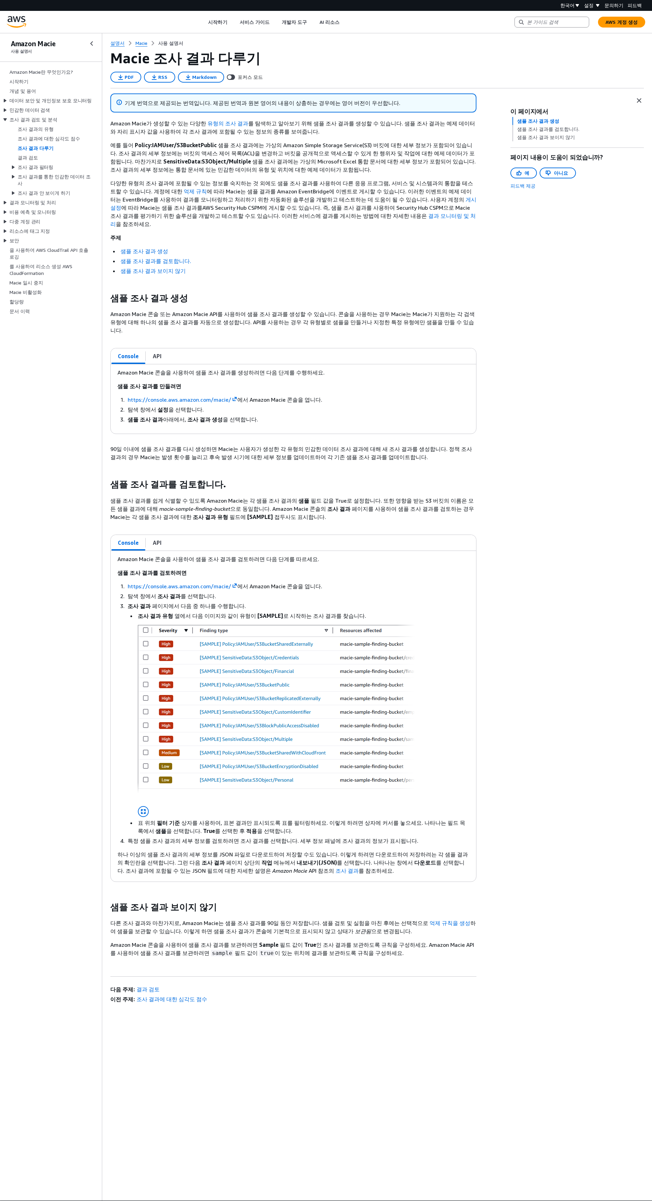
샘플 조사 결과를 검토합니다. (156, 261)
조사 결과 (347, 870)
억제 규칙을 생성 (450, 923)
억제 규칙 (195, 191)
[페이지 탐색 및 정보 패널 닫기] (639, 100)
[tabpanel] (293, 399)
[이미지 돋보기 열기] (143, 811)
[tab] (128, 356)
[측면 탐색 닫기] (91, 43)
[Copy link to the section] (105, 298)
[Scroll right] (344, 22)
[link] (170, 43)
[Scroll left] (203, 22)
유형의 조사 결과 (227, 123)
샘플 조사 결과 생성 (144, 251)
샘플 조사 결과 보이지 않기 (153, 270)
